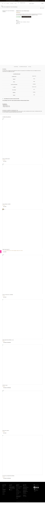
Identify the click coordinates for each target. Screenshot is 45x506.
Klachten (17, 489)
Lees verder (4, 161)
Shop (4, 3)
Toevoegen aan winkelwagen (26, 16)
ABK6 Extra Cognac (4, 385)
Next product (43, 8)
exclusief (19, 23)
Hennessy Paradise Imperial (6, 158)
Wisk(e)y (3, 486)
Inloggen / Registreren (31, 3)
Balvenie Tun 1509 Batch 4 (5, 430)
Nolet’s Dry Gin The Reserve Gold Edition (7, 294)
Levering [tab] (29, 66)
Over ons (17, 494)
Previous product (41, 8)
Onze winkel (17, 493)
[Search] (37, 3)
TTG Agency (27, 501)
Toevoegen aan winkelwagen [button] (7, 342)
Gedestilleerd (4, 491)
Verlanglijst (38, 3)
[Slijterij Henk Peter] (36, 485)
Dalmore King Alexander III (5, 249)
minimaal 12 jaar (34, 86)
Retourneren (17, 490)
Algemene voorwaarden (19, 486)
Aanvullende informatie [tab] (23, 66)
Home (2, 3)
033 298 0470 (24, 493)
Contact (15, 3)
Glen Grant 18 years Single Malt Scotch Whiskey (8, 475)
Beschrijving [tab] (16, 66)
